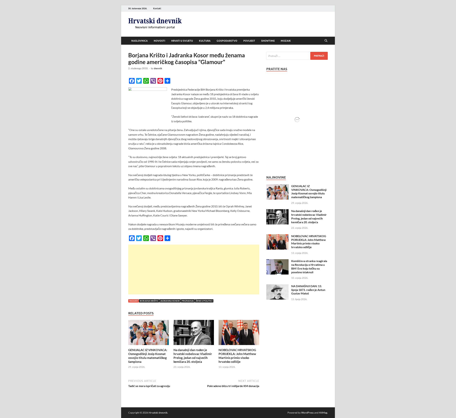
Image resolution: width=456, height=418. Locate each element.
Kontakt (157, 8)
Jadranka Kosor (170, 300)
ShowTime (268, 40)
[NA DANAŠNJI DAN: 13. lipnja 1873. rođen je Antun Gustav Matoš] (277, 286)
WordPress (307, 412)
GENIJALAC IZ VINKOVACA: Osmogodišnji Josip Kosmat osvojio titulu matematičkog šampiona (147, 356)
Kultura (205, 40)
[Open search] (326, 41)
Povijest (249, 40)
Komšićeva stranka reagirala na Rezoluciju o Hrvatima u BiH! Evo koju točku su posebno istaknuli (309, 266)
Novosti (159, 40)
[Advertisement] (193, 269)
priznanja (188, 300)
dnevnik (158, 68)
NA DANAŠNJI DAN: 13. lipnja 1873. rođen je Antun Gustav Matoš (308, 289)
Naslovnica (139, 40)
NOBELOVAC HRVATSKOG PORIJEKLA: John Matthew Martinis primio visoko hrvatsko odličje (237, 356)
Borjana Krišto (149, 300)
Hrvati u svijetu (182, 40)
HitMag (323, 412)
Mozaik (286, 40)
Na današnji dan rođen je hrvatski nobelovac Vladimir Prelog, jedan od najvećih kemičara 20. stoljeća (192, 356)
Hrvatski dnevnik (158, 412)
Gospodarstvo (227, 40)
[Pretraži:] (297, 56)
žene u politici (204, 300)
